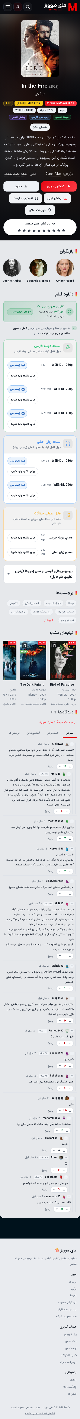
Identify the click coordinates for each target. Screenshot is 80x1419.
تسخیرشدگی (32, 603)
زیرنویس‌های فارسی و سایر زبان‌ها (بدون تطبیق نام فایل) (44, 573)
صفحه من (71, 1341)
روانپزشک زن (18, 612)
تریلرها (73, 1282)
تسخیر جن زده (66, 612)
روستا (71, 603)
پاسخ (50, 766)
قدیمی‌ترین (33, 732)
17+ (8, 103)
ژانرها (73, 1295)
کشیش (14, 603)
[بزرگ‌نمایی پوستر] (40, 48)
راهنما (73, 1380)
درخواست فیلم (68, 1362)
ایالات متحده (12, 174)
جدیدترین (53, 732)
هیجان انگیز (40, 127)
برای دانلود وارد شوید (23, 376)
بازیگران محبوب (67, 1302)
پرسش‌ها (14, 732)
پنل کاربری (70, 1334)
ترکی (74, 1289)
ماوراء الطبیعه (53, 603)
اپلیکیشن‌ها (70, 1387)
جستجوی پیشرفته (66, 1316)
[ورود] (17, 7)
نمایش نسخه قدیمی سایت (40, 1413)
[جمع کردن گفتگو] (76, 778)
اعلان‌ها (72, 1394)
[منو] (7, 7)
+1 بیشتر (50, 620)
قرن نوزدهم (67, 620)
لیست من (71, 1348)
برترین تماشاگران (67, 1309)
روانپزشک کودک (41, 612)
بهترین (70, 732)
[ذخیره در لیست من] (54, 645)
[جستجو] (27, 7)
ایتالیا (24, 174)
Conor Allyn (53, 174)
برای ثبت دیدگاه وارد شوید (58, 722)
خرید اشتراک (69, 1355)
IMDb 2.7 (29, 103)
